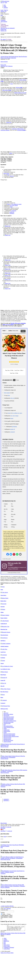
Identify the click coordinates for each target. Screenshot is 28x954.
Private (8, 914)
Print (23, 331)
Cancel (10, 917)
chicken (19, 87)
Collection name (4, 909)
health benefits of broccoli (20, 92)
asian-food (5, 713)
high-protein (6, 90)
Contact (5, 939)
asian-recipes (6, 715)
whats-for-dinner (7, 741)
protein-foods (6, 729)
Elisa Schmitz (4, 823)
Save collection (4, 917)
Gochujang (3, 657)
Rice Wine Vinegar (4, 691)
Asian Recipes (7, 57)
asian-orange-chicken (8, 714)
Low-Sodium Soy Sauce (5, 669)
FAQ (4, 942)
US (14, 380)
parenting (5, 7)
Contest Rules (6, 948)
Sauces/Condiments (5, 887)
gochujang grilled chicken (18, 128)
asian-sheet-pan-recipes (8, 716)
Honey (2, 697)
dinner (10, 153)
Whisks (2, 612)
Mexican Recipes (4, 746)
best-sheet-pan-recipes (8, 722)
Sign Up (6, 10)
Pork (2, 847)
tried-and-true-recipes (8, 740)
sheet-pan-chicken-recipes (9, 733)
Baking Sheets (3, 600)
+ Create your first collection (7, 906)
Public (4, 914)
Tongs (2, 589)
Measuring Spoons (4, 635)
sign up (2, 2)
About (4, 938)
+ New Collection (4, 915)
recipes (5, 732)
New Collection (7, 908)
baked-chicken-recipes (8, 718)
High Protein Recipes (13, 56)
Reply (4, 827)
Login (2, 10)
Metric (17, 380)
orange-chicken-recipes (8, 727)
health (4, 6)
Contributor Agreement (8, 947)
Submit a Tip (3, 11)
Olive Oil (2, 686)
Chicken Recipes (4, 56)
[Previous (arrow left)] (1, 839)
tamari (8, 204)
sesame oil (11, 212)
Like (2, 827)
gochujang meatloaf (5, 130)
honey (11, 206)
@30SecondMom (14, 567)
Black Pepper (3, 674)
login (6, 2)
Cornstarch (3, 703)
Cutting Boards (4, 623)
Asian (11, 83)
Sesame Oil (3, 680)
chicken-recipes (6, 723)
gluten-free (8, 122)
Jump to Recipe (4, 61)
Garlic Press (3, 652)
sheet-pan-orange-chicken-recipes (11, 736)
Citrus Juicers (3, 595)
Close (11, 915)
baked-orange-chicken (8, 719)
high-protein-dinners (8, 726)
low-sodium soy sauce (16, 204)
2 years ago (8, 827)
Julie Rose (3, 828)
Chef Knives (3, 640)
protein (5, 728)
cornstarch (11, 213)
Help (4, 943)
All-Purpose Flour (4, 708)
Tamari (2, 663)
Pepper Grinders (4, 617)
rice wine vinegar (14, 205)
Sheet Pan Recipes (23, 56)
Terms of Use (6, 944)
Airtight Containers (4, 646)
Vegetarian (3, 786)
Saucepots (3, 606)
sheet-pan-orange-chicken (9, 735)
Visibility (3, 912)
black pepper (6, 173)
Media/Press (6, 941)
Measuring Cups (4, 629)
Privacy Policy (6, 946)
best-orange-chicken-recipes (9, 720)
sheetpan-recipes (7, 739)
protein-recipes (6, 731)
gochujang (21, 130)
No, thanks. (8, 39)
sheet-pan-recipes (7, 737)
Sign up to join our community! (8, 28)
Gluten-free (13, 57)
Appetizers (3, 873)
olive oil (12, 176)
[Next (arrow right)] (2, 839)
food (4, 5)
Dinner (2, 57)
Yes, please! (3, 39)
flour (8, 174)
